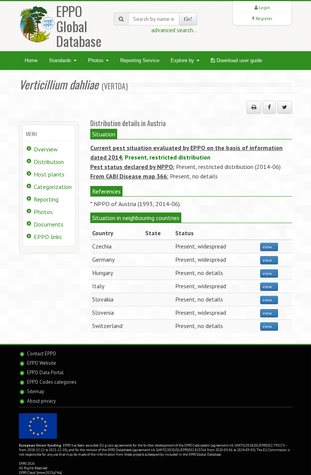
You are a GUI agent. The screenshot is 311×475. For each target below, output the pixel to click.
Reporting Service (139, 60)
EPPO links (48, 237)
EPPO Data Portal (45, 372)
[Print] (254, 107)
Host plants (49, 174)
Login (264, 7)
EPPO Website (41, 363)
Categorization (53, 187)
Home (31, 60)
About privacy (41, 401)
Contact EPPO (41, 353)
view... (269, 247)
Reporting (46, 199)
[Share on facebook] (269, 107)
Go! (188, 18)
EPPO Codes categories (52, 382)
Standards (61, 60)
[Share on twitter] (284, 107)
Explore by (183, 60)
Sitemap (35, 391)
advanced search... (174, 30)
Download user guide (238, 60)
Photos (96, 60)
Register (264, 18)
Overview (46, 149)
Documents (48, 224)
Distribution (49, 162)
